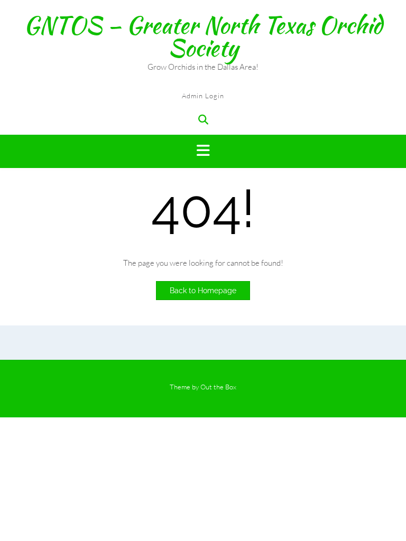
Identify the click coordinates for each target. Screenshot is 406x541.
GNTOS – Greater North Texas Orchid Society (203, 36)
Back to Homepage (203, 290)
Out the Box (218, 387)
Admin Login (203, 95)
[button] (203, 151)
